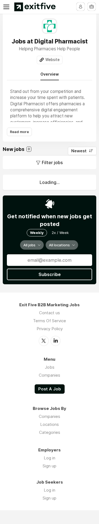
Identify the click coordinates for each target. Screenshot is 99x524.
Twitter (43, 341)
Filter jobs (52, 162)
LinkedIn (55, 341)
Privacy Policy (50, 328)
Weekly (37, 232)
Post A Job (49, 389)
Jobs (49, 367)
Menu (7, 7)
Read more (19, 132)
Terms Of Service (49, 320)
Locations (49, 424)
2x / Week (60, 232)
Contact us (49, 312)
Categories (49, 432)
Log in (49, 457)
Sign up (49, 465)
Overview (49, 74)
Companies (49, 375)
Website (52, 59)
